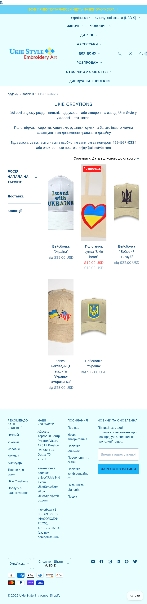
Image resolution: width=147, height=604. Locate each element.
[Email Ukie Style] (93, 561)
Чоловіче (99, 26)
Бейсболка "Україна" (60, 249)
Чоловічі (14, 449)
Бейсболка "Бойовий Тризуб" (126, 251)
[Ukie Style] (33, 54)
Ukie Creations (18, 481)
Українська (79, 17)
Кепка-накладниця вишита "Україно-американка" (61, 371)
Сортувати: (105, 158)
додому (13, 94)
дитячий (13, 456)
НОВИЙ (13, 435)
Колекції (28, 94)
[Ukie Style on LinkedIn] (118, 561)
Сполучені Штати (115, 17)
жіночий (13, 442)
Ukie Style (26, 595)
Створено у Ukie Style (87, 72)
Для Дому (87, 53)
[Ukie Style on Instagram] (110, 561)
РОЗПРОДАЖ (87, 63)
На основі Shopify (47, 595)
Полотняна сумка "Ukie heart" (94, 251)
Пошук (72, 497)
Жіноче (74, 26)
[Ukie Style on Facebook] (101, 561)
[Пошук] (119, 53)
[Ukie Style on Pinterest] (126, 561)
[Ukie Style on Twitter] (135, 561)
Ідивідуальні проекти (89, 81)
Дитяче (87, 35)
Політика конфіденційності (78, 473)
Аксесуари (87, 44)
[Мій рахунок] (130, 53)
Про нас (73, 428)
